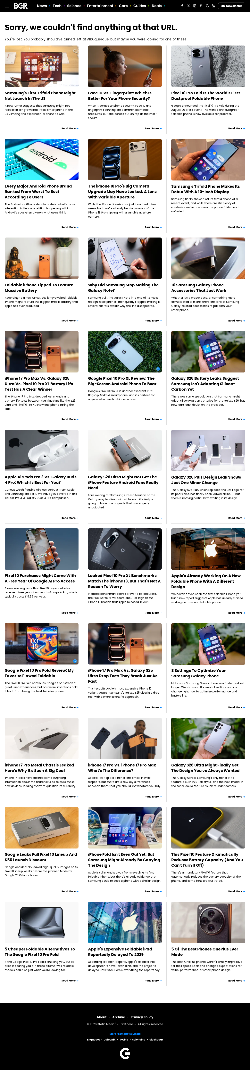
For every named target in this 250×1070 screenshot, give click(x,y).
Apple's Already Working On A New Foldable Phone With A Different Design (206, 581)
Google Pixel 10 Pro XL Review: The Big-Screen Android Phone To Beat (122, 381)
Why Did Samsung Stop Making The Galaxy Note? (123, 287)
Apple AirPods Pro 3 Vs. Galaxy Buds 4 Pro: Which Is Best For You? (41, 479)
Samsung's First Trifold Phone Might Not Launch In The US (40, 95)
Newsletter (234, 6)
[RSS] (213, 5)
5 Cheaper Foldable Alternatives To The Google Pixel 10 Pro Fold (40, 952)
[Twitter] (188, 5)
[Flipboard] (201, 5)
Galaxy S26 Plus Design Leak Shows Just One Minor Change (206, 480)
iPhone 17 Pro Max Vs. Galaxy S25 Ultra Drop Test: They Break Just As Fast (122, 676)
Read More (69, 128)
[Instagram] (194, 5)
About (102, 1017)
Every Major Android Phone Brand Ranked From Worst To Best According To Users (38, 192)
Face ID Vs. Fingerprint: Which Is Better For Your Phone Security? (120, 95)
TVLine (124, 1039)
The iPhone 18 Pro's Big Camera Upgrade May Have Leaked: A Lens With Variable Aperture (122, 192)
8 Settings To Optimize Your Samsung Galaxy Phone (198, 673)
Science (74, 6)
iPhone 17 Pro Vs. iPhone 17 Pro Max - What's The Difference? (123, 768)
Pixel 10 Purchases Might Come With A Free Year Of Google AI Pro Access (40, 578)
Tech (57, 6)
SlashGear (156, 1039)
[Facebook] (182, 5)
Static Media (105, 1024)
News (42, 6)
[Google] (207, 5)
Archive (118, 1017)
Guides (139, 6)
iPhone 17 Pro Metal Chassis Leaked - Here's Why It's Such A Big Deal (41, 768)
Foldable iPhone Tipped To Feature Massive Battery (39, 287)
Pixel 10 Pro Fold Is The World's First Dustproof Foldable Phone (205, 95)
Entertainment (100, 6)
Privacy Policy (142, 1017)
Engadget (93, 1039)
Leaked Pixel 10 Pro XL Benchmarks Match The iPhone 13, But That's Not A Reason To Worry (124, 581)
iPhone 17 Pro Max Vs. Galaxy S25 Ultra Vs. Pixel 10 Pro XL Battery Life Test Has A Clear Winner (39, 384)
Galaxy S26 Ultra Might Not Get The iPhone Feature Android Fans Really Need (123, 482)
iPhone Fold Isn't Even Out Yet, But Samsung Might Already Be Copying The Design (124, 860)
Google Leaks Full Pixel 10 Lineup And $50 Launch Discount (41, 857)
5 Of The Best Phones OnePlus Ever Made (204, 952)
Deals (157, 6)
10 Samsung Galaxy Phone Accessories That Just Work (198, 287)
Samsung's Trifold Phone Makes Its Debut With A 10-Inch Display (205, 189)
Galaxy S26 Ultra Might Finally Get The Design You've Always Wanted (205, 768)
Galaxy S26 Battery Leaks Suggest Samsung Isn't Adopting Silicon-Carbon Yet (205, 384)
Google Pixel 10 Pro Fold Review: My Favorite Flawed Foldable (39, 673)
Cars (123, 6)
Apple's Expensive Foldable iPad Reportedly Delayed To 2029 (120, 952)
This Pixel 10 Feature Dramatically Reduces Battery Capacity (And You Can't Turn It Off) (207, 860)
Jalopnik (109, 1039)
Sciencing (138, 1039)
